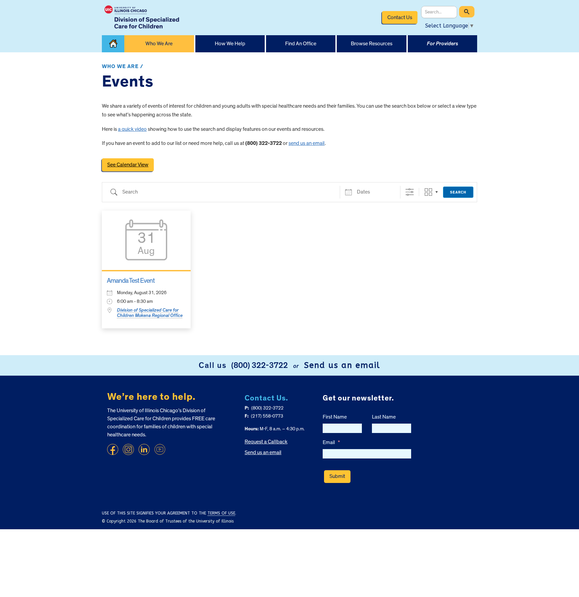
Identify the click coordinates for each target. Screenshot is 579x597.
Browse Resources (371, 43)
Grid (428, 192)
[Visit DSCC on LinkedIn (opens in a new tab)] (144, 449)
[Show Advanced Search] (409, 192)
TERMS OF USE (221, 513)
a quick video (132, 129)
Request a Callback (266, 441)
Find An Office (300, 43)
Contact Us (399, 17)
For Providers (442, 43)
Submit (337, 476)
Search (458, 192)
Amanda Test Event (130, 280)
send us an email (306, 143)
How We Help (230, 43)
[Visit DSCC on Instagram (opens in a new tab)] (128, 449)
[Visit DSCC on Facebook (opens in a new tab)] (112, 449)
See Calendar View (127, 164)
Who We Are (159, 43)
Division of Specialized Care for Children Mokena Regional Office (150, 313)
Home (113, 43)
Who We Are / (122, 66)
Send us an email (342, 365)
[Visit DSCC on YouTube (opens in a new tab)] (159, 449)
